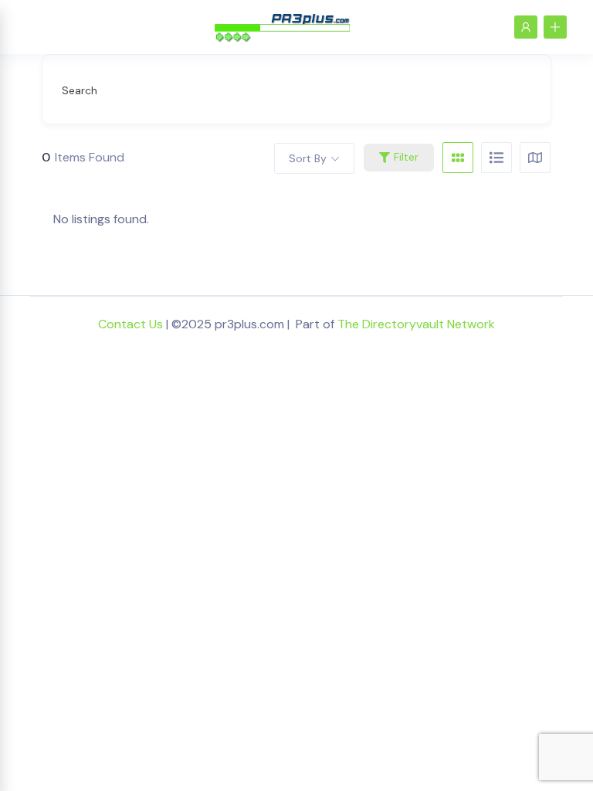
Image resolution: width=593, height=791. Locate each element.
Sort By (308, 158)
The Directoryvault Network (416, 324)
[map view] (535, 157)
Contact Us (130, 324)
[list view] (496, 157)
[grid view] (457, 157)
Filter (406, 157)
